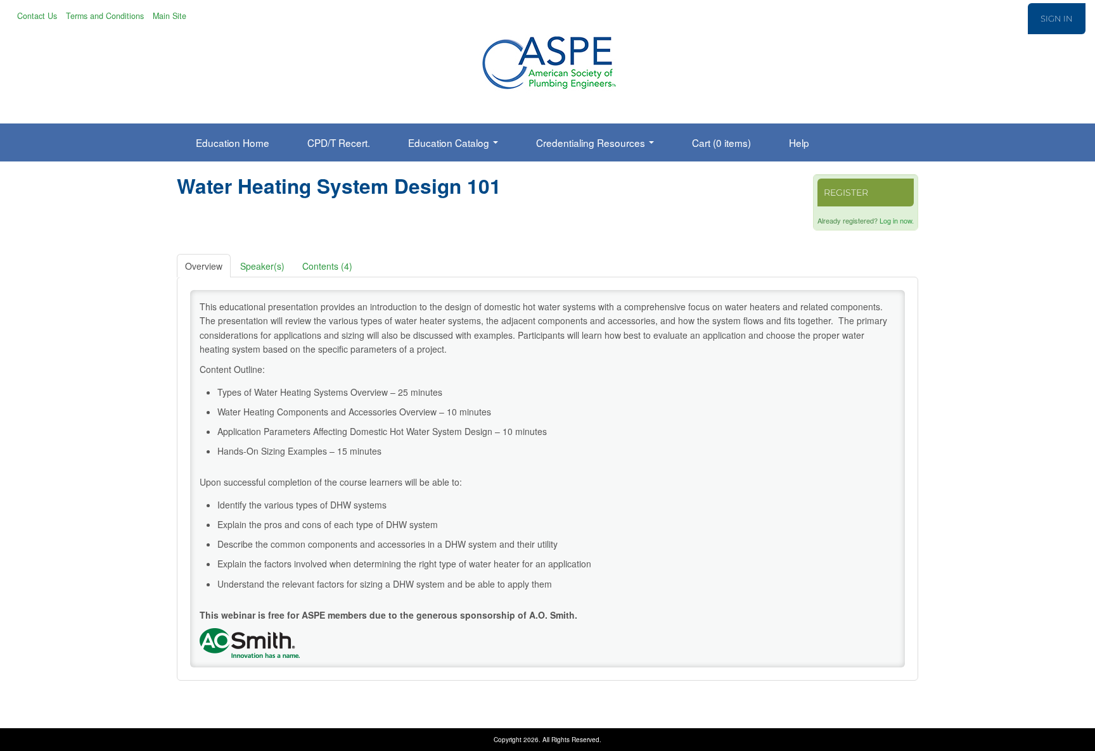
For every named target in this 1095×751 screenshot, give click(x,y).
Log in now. (897, 220)
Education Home (232, 142)
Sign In (1057, 18)
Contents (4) (327, 266)
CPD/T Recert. (338, 142)
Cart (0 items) (721, 142)
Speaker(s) (262, 266)
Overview (203, 266)
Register (846, 192)
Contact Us (37, 16)
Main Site (169, 16)
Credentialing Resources (592, 142)
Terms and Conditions (105, 16)
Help (799, 142)
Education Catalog (450, 142)
